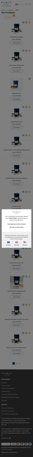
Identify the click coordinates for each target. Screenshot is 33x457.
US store (24, 245)
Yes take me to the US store (16, 224)
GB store (16, 245)
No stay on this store (16, 227)
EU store (8, 245)
